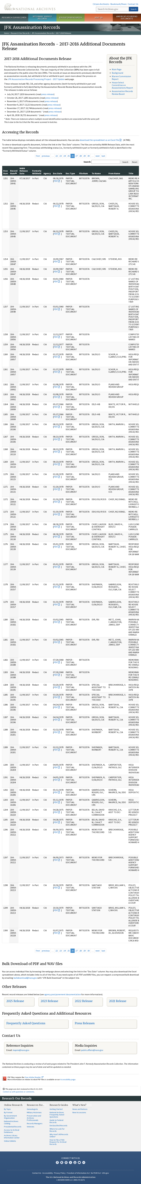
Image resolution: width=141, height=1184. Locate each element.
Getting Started (56, 1109)
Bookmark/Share (118, 4)
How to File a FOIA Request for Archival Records (58, 1142)
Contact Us (133, 4)
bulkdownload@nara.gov (25, 977)
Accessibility (47, 1173)
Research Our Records (14, 17)
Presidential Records (12, 1126)
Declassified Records (58, 1125)
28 (80, 155)
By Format (8, 1112)
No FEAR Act (96, 1173)
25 (68, 155)
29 (84, 155)
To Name (96, 173)
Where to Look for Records (57, 1130)
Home (6, 33)
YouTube (75, 1162)
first (38, 155)
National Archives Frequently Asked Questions (57, 1114)
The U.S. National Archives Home (29, 6)
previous (46, 155)
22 (56, 155)
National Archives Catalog (11, 1122)
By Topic (7, 1109)
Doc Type (70, 173)
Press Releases (85, 1023)
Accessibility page (67, 1079)
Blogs (79, 1162)
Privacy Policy (60, 1173)
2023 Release (49, 1001)
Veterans (30, 1126)
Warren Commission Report (121, 77)
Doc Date (57, 173)
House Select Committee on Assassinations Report (122, 85)
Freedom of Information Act (78, 1173)
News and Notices (79, 1109)
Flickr (83, 1162)
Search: (87, 161)
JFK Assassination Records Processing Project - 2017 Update (36, 79)
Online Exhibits (10, 1141)
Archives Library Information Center (12, 1136)
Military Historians (34, 1112)
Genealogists (32, 1109)
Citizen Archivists (101, 4)
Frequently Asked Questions (25, 1023)
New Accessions (79, 1112)
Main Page (116, 69)
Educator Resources (70, 17)
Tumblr (70, 1162)
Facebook (57, 1162)
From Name (114, 173)
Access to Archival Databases (11, 1131)
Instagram (66, 1162)
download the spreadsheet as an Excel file (99, 140)
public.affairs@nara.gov (92, 1050)
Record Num (13, 172)
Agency (47, 173)
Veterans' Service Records (42, 17)
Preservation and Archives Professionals (34, 1117)
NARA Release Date (24, 171)
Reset (134, 162)
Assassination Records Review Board (122, 92)
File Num (83, 173)
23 (60, 155)
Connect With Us (70, 1158)
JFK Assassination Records (43, 33)
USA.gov (105, 1173)
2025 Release (15, 1001)
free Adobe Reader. (33, 1077)
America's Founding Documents (126, 17)
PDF (56, 181)
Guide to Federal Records (56, 1121)
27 (76, 155)
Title (130, 173)
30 (88, 155)
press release (47, 94)
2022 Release (84, 1001)
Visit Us (99, 17)
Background (117, 72)
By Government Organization (10, 1116)
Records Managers (34, 1123)
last (103, 155)
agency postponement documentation (62, 994)
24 (64, 155)
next (97, 155)
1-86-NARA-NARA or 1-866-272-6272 (70, 1180)
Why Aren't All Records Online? (59, 1135)
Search (133, 9)
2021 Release (117, 1001)
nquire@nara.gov (21, 1050)
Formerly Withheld (36, 172)
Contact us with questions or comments (18, 1091)
